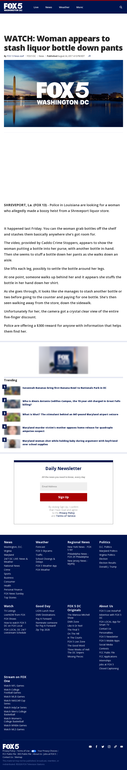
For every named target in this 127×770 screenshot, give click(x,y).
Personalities (106, 632)
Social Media (106, 644)
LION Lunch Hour (45, 610)
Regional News (78, 542)
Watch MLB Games (14, 696)
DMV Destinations (45, 614)
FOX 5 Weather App (46, 565)
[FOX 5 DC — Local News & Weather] (15, 7)
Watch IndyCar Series (15, 707)
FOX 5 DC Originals (74, 608)
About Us (106, 606)
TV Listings (10, 610)
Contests (104, 648)
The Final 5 (73, 629)
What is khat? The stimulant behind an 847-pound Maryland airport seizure (70, 414)
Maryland (9, 554)
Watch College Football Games (12, 691)
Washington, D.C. (13, 546)
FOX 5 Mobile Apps (109, 640)
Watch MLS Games (14, 729)
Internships (105, 660)
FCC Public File (107, 652)
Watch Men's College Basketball (15, 713)
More (79, 7)
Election (103, 558)
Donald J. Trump (108, 566)
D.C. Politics (105, 546)
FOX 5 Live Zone (76, 641)
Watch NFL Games (14, 685)
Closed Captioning (109, 668)
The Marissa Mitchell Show (78, 616)
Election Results (107, 562)
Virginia (8, 550)
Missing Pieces (75, 656)
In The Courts (74, 637)
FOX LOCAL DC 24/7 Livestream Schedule (15, 631)
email (121, 746)
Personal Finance (13, 589)
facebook (96, 746)
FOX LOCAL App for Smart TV (109, 623)
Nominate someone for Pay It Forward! (46, 624)
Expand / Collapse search (121, 7)
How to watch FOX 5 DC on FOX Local (15, 624)
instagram (109, 746)
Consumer (9, 581)
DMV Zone (73, 621)
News (41, 56)
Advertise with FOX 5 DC (110, 616)
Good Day (43, 606)
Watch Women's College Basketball (14, 720)
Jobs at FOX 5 (106, 664)
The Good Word (76, 645)
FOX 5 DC (31, 56)
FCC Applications (108, 656)
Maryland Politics (108, 550)
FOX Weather (43, 569)
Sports (7, 573)
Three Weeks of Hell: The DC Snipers (78, 651)
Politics (104, 542)
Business (9, 577)
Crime (7, 569)
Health (7, 585)
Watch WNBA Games (15, 725)
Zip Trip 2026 (43, 629)
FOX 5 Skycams (44, 550)
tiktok (115, 746)
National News (12, 565)
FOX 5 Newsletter (108, 636)
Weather (42, 542)
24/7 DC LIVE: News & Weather (16, 560)
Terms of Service (65, 515)
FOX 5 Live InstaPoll (110, 610)
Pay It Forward (43, 618)
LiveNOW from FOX (14, 614)
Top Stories (10, 597)
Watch (8, 606)
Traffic (39, 554)
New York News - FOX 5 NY (79, 548)
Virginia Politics (107, 554)
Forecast (40, 546)
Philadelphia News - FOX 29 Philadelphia (78, 555)
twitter (103, 746)
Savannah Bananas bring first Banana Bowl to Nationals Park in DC (64, 387)
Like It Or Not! (75, 625)
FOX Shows (10, 618)
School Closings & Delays (45, 560)
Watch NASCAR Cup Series (14, 702)
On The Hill (73, 633)
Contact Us (105, 628)
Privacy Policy (67, 512)
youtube (90, 746)
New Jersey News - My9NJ (77, 562)
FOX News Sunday (14, 593)
